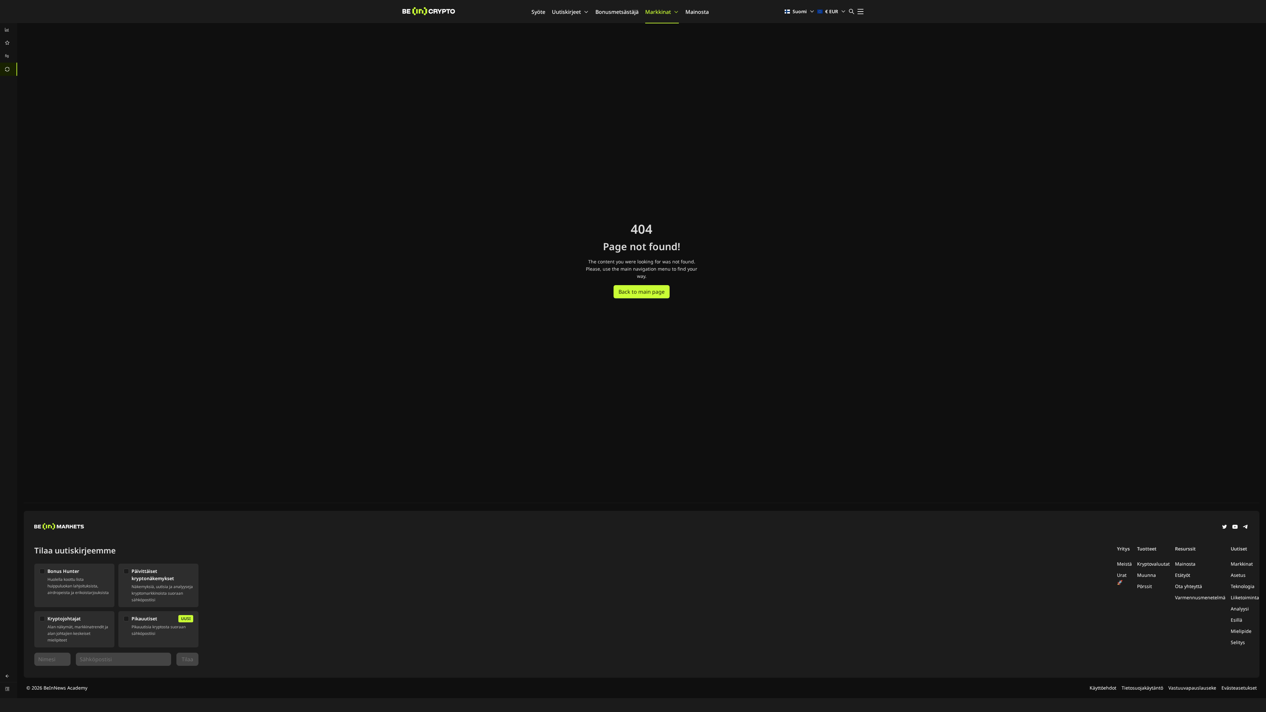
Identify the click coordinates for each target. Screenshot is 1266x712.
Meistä (1124, 564)
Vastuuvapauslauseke (1192, 688)
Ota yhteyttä (1188, 586)
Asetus (1238, 575)
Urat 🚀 (1122, 578)
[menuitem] (8, 29)
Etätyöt (1182, 575)
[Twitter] (1224, 527)
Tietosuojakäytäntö (1142, 688)
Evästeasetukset (1239, 688)
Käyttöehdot (1103, 688)
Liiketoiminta (1245, 597)
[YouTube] (1235, 527)
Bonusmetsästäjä (617, 11)
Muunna (1146, 575)
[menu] (8, 49)
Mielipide (1241, 631)
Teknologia (1242, 586)
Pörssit (1144, 586)
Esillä (1236, 620)
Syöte (538, 11)
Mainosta (697, 11)
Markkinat (658, 11)
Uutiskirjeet (566, 11)
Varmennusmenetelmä (1200, 597)
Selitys (1238, 642)
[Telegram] (1245, 527)
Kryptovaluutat (1153, 564)
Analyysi (1240, 609)
